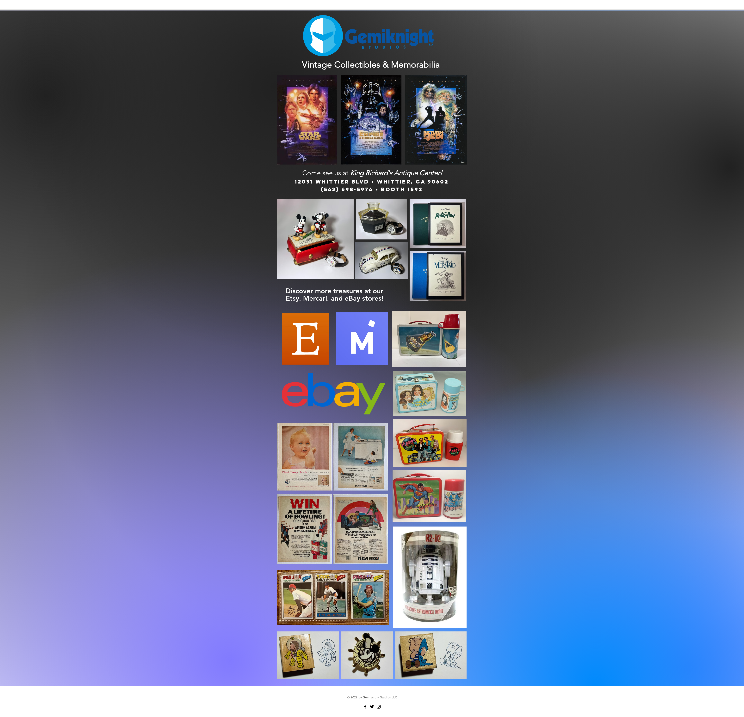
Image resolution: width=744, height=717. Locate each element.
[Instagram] (378, 706)
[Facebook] (365, 706)
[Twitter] (372, 706)
